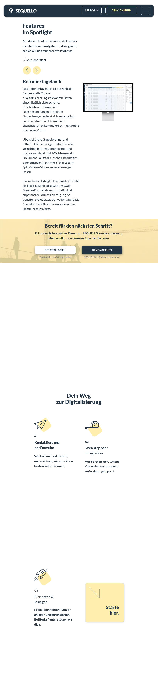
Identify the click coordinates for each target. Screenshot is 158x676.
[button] (145, 11)
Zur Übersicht (36, 60)
